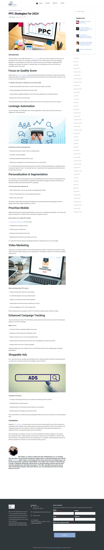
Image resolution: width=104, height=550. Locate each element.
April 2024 (76, 147)
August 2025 (77, 92)
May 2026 (76, 61)
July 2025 (76, 95)
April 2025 (76, 106)
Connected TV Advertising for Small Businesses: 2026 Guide (86, 36)
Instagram (38, 521)
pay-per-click (35, 58)
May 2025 (76, 102)
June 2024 (76, 140)
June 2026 (76, 58)
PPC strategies (18, 424)
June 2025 (76, 99)
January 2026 (77, 75)
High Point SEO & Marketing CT (56, 547)
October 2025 (77, 85)
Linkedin (44, 521)
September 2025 (78, 89)
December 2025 (77, 78)
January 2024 (77, 157)
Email (57, 516)
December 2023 (77, 160)
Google (48, 521)
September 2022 (78, 212)
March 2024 (76, 150)
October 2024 (77, 126)
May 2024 (76, 143)
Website (77, 516)
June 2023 (76, 181)
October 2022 (77, 208)
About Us (55, 3)
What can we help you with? (63, 522)
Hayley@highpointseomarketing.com (42, 512)
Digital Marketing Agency (15, 10)
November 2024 (77, 123)
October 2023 (77, 167)
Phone (76, 510)
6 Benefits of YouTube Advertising (85, 22)
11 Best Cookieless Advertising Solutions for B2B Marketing (86, 29)
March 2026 (76, 68)
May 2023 (76, 184)
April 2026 (76, 65)
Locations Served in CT (36, 523)
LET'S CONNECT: (35, 520)
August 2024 (77, 133)
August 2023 (77, 174)
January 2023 (77, 198)
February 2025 (77, 112)
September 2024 (78, 130)
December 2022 (77, 201)
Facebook (15, 460)
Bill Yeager (12, 17)
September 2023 (78, 171)
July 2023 (76, 177)
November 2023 (77, 164)
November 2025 (77, 82)
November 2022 (77, 205)
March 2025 (76, 109)
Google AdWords (22, 75)
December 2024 (77, 119)
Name (57, 510)
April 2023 (76, 188)
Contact (62, 3)
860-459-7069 (36, 515)
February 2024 (77, 153)
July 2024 (76, 136)
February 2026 (77, 71)
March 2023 (76, 191)
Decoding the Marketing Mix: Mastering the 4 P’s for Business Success (86, 44)
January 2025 (77, 116)
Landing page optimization (17, 222)
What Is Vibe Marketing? (86, 49)
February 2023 (77, 194)
